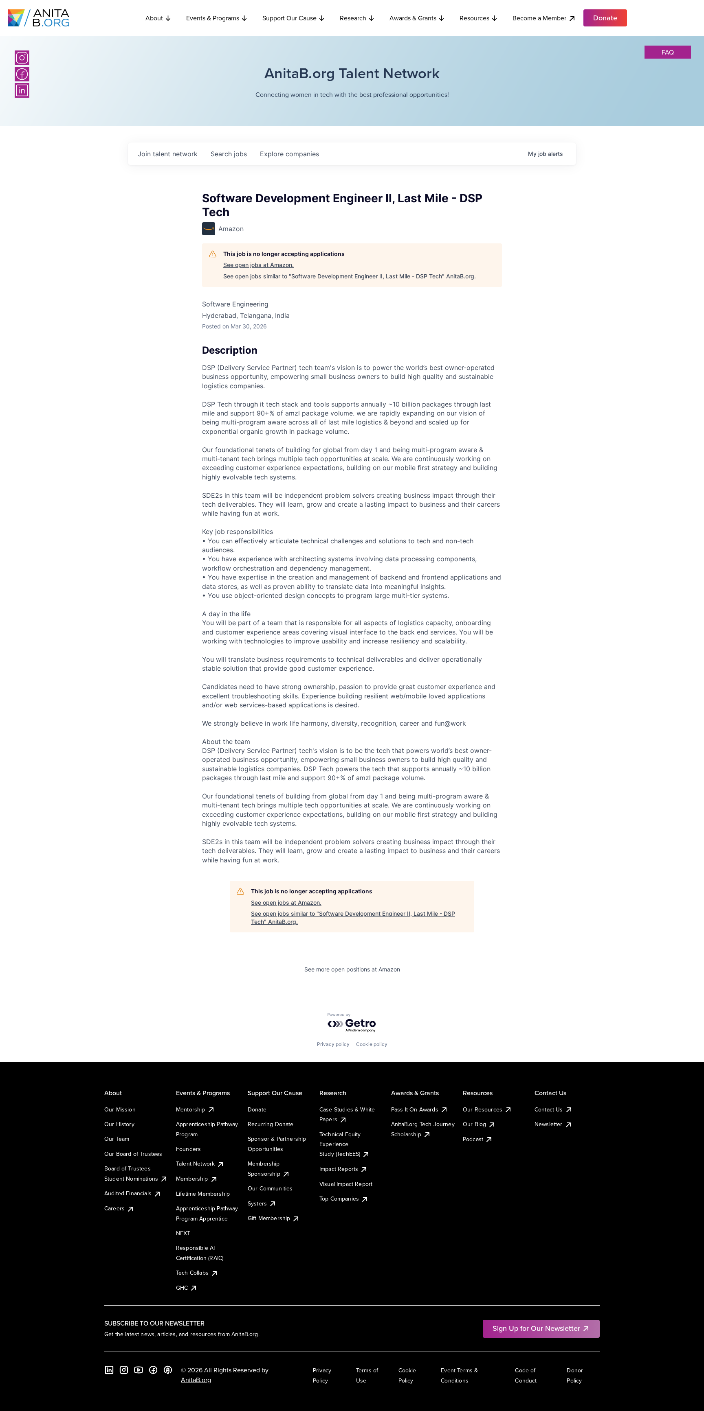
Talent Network (195, 1163)
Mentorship (190, 1109)
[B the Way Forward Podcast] (168, 1370)
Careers (114, 1208)
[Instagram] (22, 57)
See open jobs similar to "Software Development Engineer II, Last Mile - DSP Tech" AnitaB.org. (349, 276)
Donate (257, 1109)
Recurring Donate (271, 1124)
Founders (188, 1149)
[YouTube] (138, 1370)
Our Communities (270, 1188)
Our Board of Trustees (133, 1154)
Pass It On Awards (414, 1109)
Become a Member (539, 17)
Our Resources (482, 1109)
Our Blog (474, 1124)
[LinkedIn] (22, 90)
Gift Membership (269, 1218)
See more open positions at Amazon (352, 969)
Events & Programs (212, 17)
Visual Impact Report (345, 1184)
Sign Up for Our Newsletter (536, 1328)
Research (353, 17)
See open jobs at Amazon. (258, 264)
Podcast (473, 1139)
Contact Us (549, 1109)
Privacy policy (333, 1044)
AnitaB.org (196, 1379)
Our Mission (120, 1109)
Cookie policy (371, 1044)
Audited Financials (128, 1193)
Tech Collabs (192, 1273)
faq (668, 52)
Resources (474, 17)
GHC (182, 1288)
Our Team (116, 1139)
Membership (192, 1179)
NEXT (183, 1233)
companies (289, 154)
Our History (119, 1124)
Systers (257, 1203)
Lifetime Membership (203, 1194)
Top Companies (339, 1198)
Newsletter (549, 1124)
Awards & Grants (412, 17)
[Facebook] (22, 74)
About (154, 17)
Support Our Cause (289, 17)
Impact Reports (338, 1169)
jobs (229, 154)
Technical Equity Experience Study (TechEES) (340, 1144)
